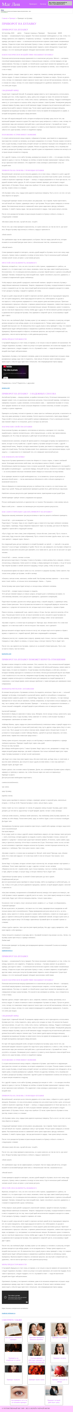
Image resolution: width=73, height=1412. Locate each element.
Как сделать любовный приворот (13, 1338)
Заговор (43, 4)
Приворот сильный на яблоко (59, 1381)
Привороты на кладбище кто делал (13, 1359)
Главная (4, 18)
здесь (30, 11)
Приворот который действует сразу (53, 1401)
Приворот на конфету (59, 1337)
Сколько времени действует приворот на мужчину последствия (36, 1360)
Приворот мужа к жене (36, 1380)
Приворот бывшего (13, 1380)
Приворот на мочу (59, 1358)
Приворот (33, 4)
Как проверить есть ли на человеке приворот (19, 1401)
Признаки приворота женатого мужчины (36, 1338)
